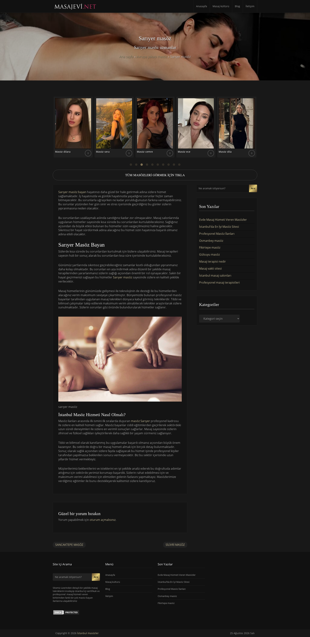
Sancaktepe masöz (69, 545)
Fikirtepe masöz (209, 247)
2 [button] (136, 164)
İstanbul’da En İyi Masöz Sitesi (219, 227)
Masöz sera (103, 151)
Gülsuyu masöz (209, 254)
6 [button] (157, 164)
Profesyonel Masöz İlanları (216, 234)
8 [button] (168, 164)
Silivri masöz (175, 545)
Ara (253, 188)
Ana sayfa (126, 56)
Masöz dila (225, 151)
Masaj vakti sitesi (210, 268)
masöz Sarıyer (141, 421)
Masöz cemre (145, 151)
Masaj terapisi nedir (212, 261)
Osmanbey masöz (211, 241)
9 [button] (174, 164)
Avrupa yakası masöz (152, 56)
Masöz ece (184, 151)
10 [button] (179, 164)
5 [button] (152, 164)
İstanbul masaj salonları (215, 275)
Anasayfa (201, 6)
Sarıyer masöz (122, 277)
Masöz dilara (63, 151)
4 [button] (147, 164)
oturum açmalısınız (103, 520)
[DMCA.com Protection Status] (66, 612)
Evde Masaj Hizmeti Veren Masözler (223, 220)
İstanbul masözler (88, 633)
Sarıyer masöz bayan (72, 192)
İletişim (250, 6)
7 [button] (163, 164)
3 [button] (141, 164)
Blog (237, 6)
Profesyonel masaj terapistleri (219, 282)
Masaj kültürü (221, 6)
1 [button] (131, 164)
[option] (73, 128)
